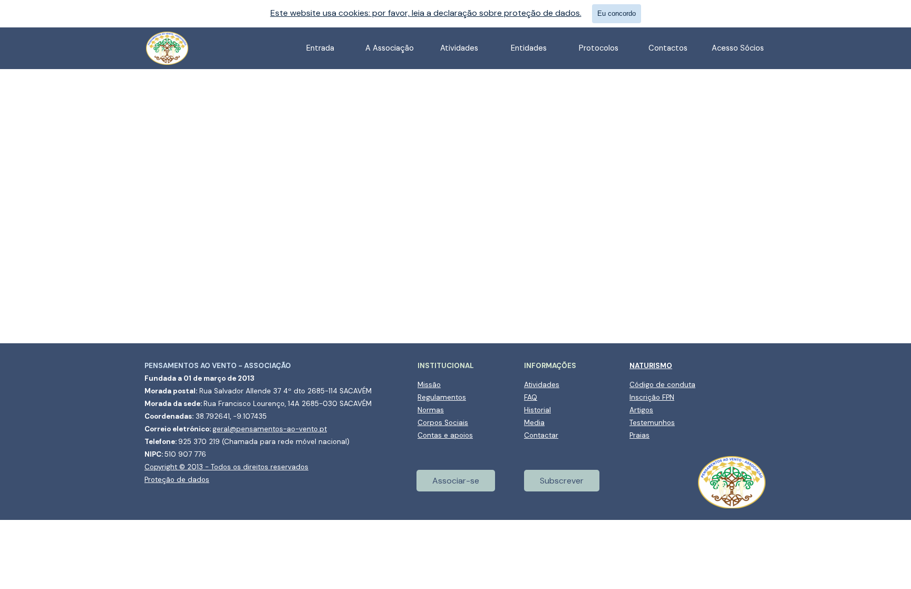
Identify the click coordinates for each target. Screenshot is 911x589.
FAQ (530, 397)
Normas (431, 409)
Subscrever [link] (562, 480)
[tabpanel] (265, 422)
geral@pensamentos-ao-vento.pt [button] (269, 428)
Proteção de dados (176, 479)
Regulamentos (442, 397)
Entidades (529, 48)
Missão (429, 384)
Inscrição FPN (651, 397)
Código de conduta (662, 384)
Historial (537, 409)
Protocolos (598, 48)
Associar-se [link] (455, 480)
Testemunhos (652, 422)
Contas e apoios (445, 435)
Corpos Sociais (443, 422)
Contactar (541, 435)
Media (534, 422)
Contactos (667, 48)
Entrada (320, 48)
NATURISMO (650, 365)
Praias (639, 435)
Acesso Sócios (738, 48)
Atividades (541, 384)
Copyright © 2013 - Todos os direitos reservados (226, 466)
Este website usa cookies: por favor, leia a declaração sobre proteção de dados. (426, 12)
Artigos (641, 409)
